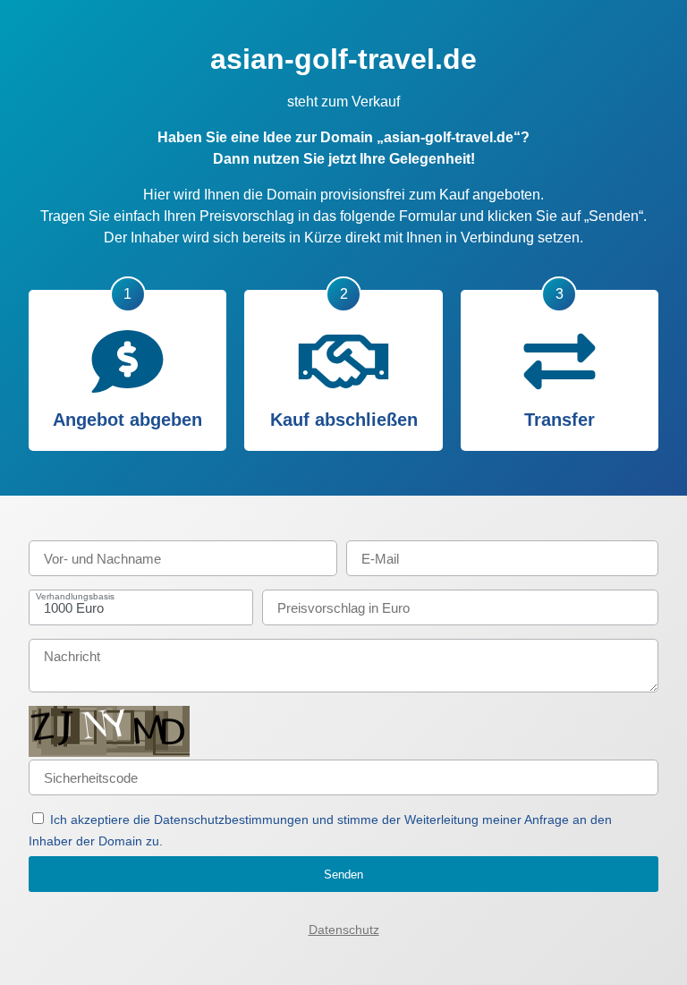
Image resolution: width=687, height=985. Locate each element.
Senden (343, 874)
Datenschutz (344, 929)
